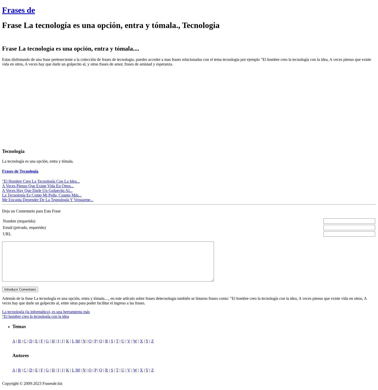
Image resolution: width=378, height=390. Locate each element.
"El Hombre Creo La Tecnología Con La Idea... (41, 181)
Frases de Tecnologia (20, 171)
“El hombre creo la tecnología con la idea (35, 316)
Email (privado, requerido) (24, 227)
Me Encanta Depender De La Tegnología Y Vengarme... (47, 200)
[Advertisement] (45, 107)
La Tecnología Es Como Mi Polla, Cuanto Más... (42, 195)
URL (7, 234)
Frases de (18, 10)
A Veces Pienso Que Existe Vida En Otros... (38, 186)
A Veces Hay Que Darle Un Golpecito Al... (37, 190)
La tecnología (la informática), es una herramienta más (46, 312)
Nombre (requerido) (19, 221)
